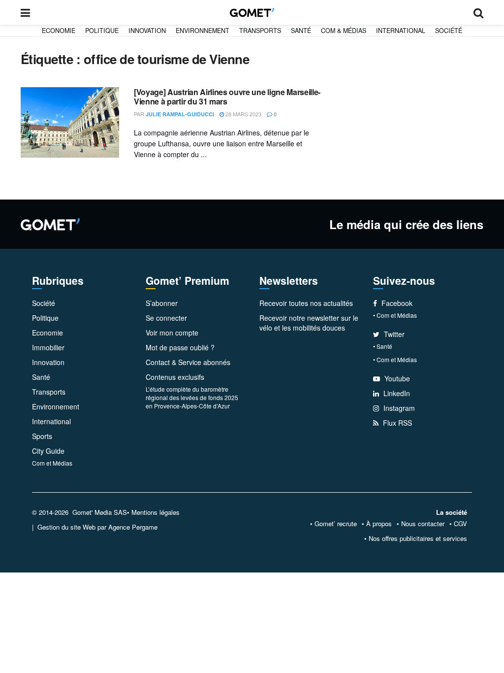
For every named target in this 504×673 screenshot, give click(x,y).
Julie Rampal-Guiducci (180, 114)
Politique (102, 30)
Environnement (202, 30)
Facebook (395, 303)
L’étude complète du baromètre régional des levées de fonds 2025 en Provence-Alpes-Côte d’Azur (192, 397)
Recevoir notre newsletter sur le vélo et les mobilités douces (308, 323)
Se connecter (166, 318)
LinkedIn (395, 393)
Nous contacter (422, 523)
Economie (58, 30)
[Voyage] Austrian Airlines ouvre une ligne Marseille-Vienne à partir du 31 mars (227, 96)
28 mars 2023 (242, 114)
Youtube (396, 378)
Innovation (147, 30)
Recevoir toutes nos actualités (306, 303)
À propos (379, 523)
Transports (260, 30)
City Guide (48, 451)
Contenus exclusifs (175, 377)
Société (448, 30)
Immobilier (48, 347)
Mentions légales (155, 512)
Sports (42, 436)
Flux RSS (396, 423)
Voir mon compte (172, 332)
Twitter (393, 334)
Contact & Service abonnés (188, 362)
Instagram (398, 408)
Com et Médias (52, 463)
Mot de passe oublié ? (180, 347)
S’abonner (162, 303)
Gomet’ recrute (336, 523)
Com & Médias (343, 30)
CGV (460, 523)
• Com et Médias (395, 315)
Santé (301, 30)
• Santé (382, 346)
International (400, 30)
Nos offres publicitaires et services (418, 538)
